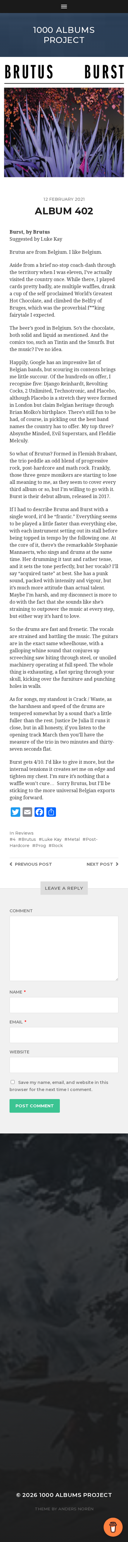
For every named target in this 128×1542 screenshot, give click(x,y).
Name (18, 992)
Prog (40, 845)
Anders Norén (75, 1508)
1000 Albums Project (64, 35)
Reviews (24, 833)
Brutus (28, 839)
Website (19, 1052)
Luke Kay (52, 839)
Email (18, 1022)
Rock (57, 845)
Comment (21, 910)
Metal (74, 839)
